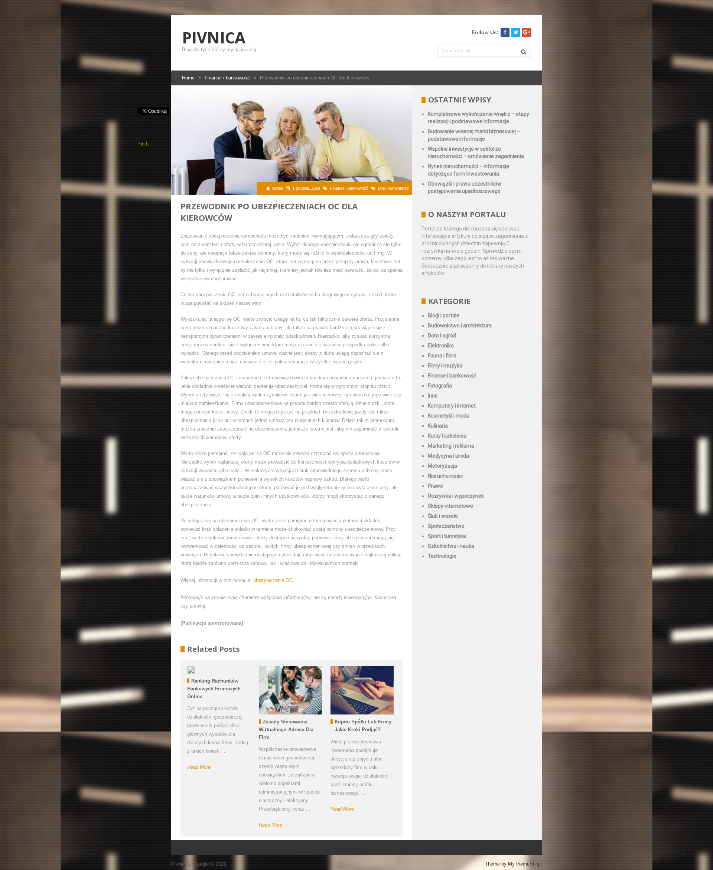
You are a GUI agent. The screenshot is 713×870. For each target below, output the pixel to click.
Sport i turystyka (447, 536)
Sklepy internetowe (450, 506)
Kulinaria (438, 426)
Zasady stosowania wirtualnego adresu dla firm (286, 729)
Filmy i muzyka (445, 366)
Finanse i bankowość (349, 188)
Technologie (442, 556)
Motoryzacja (442, 466)
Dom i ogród (442, 335)
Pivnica (213, 37)
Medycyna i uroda (448, 456)
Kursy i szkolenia (447, 436)
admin (277, 188)
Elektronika (441, 346)
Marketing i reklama (451, 446)
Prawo (435, 486)
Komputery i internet (452, 406)
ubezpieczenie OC (273, 580)
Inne (433, 396)
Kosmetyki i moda (448, 416)
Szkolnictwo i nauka (451, 546)
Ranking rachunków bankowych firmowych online (214, 688)
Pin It (143, 144)
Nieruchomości (445, 476)
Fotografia (440, 386)
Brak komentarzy (393, 188)
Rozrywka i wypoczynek (456, 496)
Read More (199, 767)
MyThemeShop (524, 864)
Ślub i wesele (443, 516)
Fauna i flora (442, 356)
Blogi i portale (443, 315)
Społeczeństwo (446, 526)
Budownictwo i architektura (460, 325)
